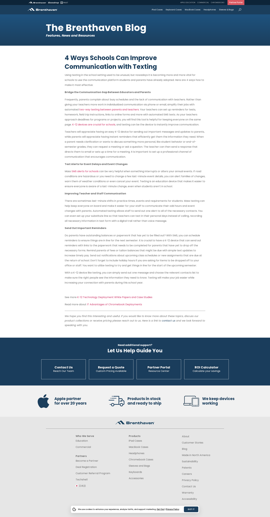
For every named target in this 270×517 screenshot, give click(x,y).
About (185, 436)
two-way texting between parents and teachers (109, 109)
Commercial (203, 2)
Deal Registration (86, 467)
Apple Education (187, 2)
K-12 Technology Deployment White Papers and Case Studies (114, 297)
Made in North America (196, 455)
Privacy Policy (172, 509)
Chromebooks (217, 2)
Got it (191, 509)
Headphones (210, 9)
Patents (187, 467)
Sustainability (190, 461)
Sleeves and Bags (139, 465)
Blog (184, 449)
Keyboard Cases (174, 9)
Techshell (82, 479)
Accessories (136, 478)
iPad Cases (157, 9)
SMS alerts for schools (85, 171)
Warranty (188, 492)
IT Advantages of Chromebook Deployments (114, 304)
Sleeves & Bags (226, 9)
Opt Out (160, 509)
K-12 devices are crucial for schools (93, 124)
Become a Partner (87, 460)
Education (82, 440)
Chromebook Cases (141, 459)
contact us (168, 320)
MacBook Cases (192, 9)
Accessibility (189, 499)
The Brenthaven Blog (96, 27)
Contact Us (189, 486)
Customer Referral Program (93, 473)
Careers (187, 474)
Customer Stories (192, 442)
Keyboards (135, 472)
